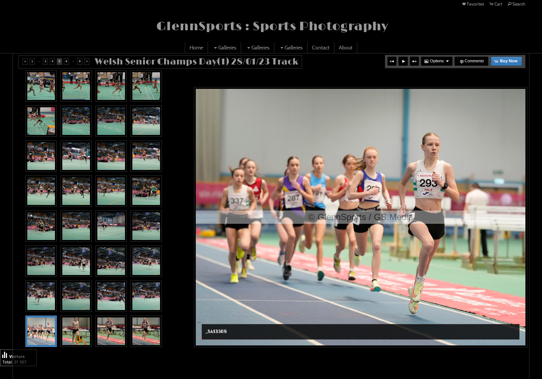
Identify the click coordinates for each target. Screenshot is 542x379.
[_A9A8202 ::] (41, 296)
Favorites (475, 4)
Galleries (227, 47)
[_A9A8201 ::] (146, 261)
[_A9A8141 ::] (76, 86)
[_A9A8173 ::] (146, 191)
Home (196, 47)
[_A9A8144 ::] (146, 86)
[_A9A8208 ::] (146, 296)
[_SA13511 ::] (76, 331)
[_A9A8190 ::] (146, 226)
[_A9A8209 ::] (111, 296)
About (345, 47)
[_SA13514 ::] (111, 331)
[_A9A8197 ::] (111, 261)
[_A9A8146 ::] (41, 121)
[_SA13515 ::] (146, 331)
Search (519, 4)
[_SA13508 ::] (41, 331)
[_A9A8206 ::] (76, 296)
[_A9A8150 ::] (76, 121)
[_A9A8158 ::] (41, 156)
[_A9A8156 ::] (146, 121)
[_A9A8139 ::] (41, 86)
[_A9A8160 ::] (111, 156)
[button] (392, 61)
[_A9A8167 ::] (111, 191)
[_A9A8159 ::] (76, 156)
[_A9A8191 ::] (41, 261)
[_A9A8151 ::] (111, 121)
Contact (321, 47)
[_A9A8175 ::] (41, 226)
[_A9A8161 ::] (146, 156)
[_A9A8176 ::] (76, 226)
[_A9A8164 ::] (76, 191)
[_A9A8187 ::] (111, 226)
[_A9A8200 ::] (76, 261)
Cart (498, 4)
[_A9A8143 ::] (111, 86)
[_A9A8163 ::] (41, 191)
